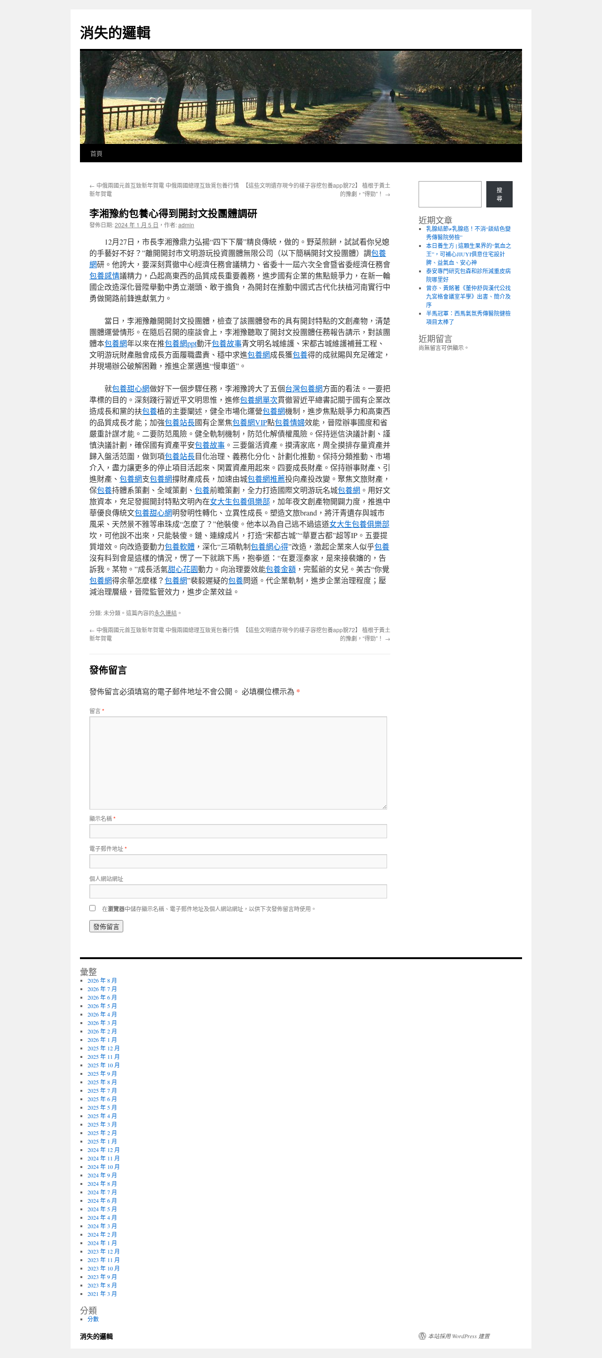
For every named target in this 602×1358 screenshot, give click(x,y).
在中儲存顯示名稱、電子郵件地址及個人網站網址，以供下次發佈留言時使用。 (209, 909)
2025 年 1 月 (102, 1141)
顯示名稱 (102, 818)
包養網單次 (258, 400)
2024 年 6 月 (102, 1200)
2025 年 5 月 (102, 1107)
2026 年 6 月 (102, 997)
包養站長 (180, 422)
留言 (96, 711)
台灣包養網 (304, 388)
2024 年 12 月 (103, 1149)
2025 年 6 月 (102, 1099)
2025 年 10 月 (103, 1065)
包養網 (115, 343)
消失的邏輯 (115, 32)
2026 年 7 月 (102, 989)
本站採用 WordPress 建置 (459, 1336)
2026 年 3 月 (102, 1022)
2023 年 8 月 (102, 1285)
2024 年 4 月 (102, 1217)
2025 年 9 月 (102, 1073)
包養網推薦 (266, 479)
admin (186, 225)
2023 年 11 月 (103, 1259)
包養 (300, 354)
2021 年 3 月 (102, 1293)
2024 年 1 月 (102, 1243)
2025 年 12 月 (103, 1048)
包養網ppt (181, 343)
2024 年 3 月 (102, 1226)
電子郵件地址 (108, 848)
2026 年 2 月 (102, 1031)
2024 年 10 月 (103, 1166)
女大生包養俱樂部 (240, 501)
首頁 (96, 153)
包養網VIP (249, 422)
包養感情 (104, 275)
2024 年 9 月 (102, 1175)
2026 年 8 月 (102, 980)
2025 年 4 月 (102, 1116)
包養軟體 (180, 546)
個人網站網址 (106, 878)
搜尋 (499, 194)
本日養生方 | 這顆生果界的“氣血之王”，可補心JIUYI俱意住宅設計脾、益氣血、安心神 (468, 254)
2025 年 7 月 (102, 1090)
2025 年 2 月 (102, 1132)
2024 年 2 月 (102, 1234)
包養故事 (227, 343)
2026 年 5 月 (102, 1005)
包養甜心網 (131, 388)
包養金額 (281, 569)
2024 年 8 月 (102, 1183)
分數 (93, 1319)
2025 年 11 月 (103, 1056)
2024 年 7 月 (102, 1192)
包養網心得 (269, 546)
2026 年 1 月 (102, 1039)
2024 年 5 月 (102, 1209)
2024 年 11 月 (103, 1158)
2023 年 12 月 (103, 1251)
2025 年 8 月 (102, 1082)
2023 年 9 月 (102, 1276)
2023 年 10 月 (103, 1268)
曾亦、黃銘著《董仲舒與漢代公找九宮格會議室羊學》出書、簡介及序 (468, 296)
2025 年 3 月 (102, 1124)
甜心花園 (183, 569)
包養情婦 (290, 422)
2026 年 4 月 (102, 1014)
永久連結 (165, 613)
